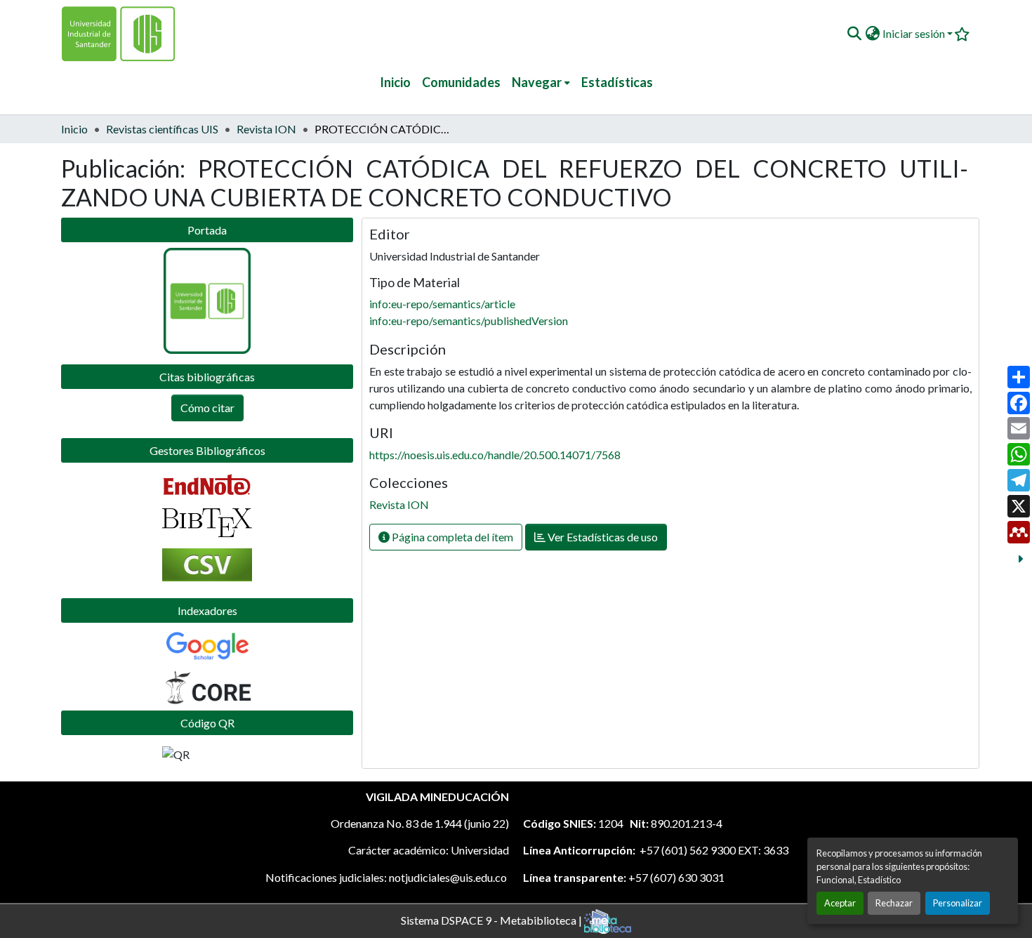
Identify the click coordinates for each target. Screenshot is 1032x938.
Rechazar (894, 903)
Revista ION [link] (266, 129)
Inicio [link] (74, 129)
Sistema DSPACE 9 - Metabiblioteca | (492, 919)
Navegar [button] (537, 82)
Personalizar (957, 903)
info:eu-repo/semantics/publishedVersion (468, 320)
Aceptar (840, 903)
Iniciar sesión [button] (914, 33)
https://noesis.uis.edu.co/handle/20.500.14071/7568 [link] (495, 454)
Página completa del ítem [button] (451, 536)
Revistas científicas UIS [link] (162, 129)
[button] (854, 33)
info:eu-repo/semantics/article (442, 303)
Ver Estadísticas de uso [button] (601, 536)
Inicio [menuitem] (395, 82)
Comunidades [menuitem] (461, 82)
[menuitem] (541, 82)
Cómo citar (207, 407)
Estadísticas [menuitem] (617, 82)
